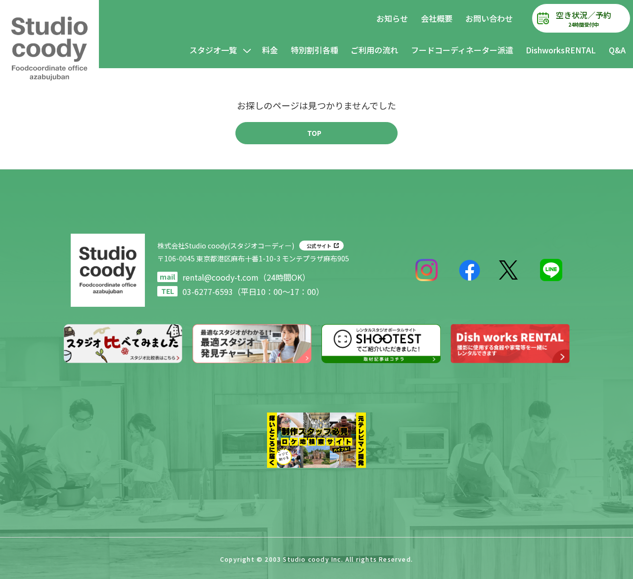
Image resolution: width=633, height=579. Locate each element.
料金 (270, 50)
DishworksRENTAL (561, 50)
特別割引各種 (314, 50)
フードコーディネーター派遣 (462, 50)
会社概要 (436, 18)
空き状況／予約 (583, 18)
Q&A (617, 50)
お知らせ (392, 18)
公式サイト (319, 245)
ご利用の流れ (374, 50)
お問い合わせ (489, 18)
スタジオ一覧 (213, 50)
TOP (314, 133)
